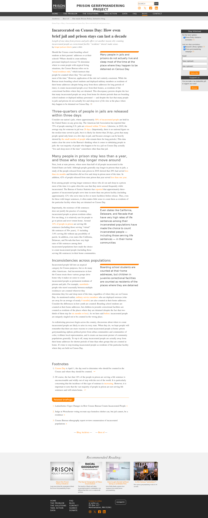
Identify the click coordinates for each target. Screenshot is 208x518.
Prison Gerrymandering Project (101, 7)
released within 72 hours (95, 126)
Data (52, 510)
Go (156, 4)
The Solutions (58, 506)
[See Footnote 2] (78, 230)
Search (73, 508)
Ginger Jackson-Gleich (63, 47)
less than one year (118, 177)
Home (53, 501)
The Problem (57, 503)
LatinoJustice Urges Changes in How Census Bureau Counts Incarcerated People (91, 405)
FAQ (71, 501)
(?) (194, 40)
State (187, 66)
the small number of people (73, 139)
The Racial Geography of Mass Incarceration (90, 483)
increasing (108, 383)
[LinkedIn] (156, 8)
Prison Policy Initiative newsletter (193, 38)
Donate (194, 88)
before (107, 313)
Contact (74, 506)
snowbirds (83, 284)
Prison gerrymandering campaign (193, 50)
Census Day (60, 368)
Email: (184, 56)
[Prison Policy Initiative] (59, 6)
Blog (63, 23)
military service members (87, 297)
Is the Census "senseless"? (145, 482)
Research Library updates (195, 46)
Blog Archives (83, 432)
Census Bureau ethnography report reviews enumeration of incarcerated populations (86, 422)
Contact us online (95, 501)
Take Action (56, 508)
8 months (85, 300)
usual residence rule (61, 71)
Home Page (56, 23)
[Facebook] (150, 8)
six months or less (80, 313)
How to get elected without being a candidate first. (118, 483)
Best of (101, 432)
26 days (87, 129)
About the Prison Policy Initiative (62, 483)
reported (99, 189)
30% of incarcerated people (107, 119)
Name (188, 61)
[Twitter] (145, 8)
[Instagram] (139, 8)
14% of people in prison (62, 223)
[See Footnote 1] (91, 104)
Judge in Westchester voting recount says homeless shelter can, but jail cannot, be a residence (91, 413)
